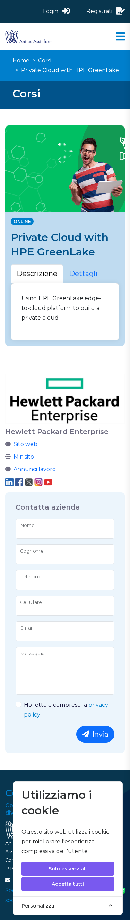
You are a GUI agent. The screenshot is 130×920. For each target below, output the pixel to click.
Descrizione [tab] (37, 273)
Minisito (24, 456)
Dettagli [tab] (83, 273)
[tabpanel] (65, 311)
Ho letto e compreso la (66, 710)
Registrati (100, 11)
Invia (99, 734)
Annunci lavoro (35, 469)
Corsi (44, 60)
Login (51, 11)
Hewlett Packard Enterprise (57, 431)
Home (20, 60)
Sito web (25, 444)
